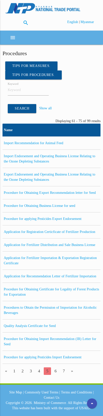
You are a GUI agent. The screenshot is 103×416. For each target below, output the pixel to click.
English (73, 22)
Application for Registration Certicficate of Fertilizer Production (49, 232)
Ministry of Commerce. (50, 403)
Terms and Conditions (76, 392)
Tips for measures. (31, 66)
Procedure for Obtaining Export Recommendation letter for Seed (50, 193)
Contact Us (51, 397)
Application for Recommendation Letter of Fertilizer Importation (50, 276)
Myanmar (87, 22)
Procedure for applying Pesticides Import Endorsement (43, 357)
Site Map (15, 392)
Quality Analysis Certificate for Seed (30, 326)
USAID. (85, 408)
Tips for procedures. (33, 75)
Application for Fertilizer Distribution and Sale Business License (49, 245)
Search (22, 108)
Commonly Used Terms (41, 392)
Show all (45, 108)
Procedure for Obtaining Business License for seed (39, 206)
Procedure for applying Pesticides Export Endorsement (43, 219)
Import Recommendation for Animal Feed (33, 143)
